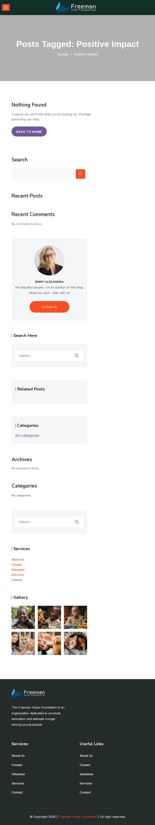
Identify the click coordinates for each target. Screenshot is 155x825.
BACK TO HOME (29, 132)
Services (18, 575)
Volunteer (18, 569)
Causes (17, 564)
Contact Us (49, 307)
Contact (17, 580)
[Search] (80, 174)
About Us (18, 559)
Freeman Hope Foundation (77, 817)
